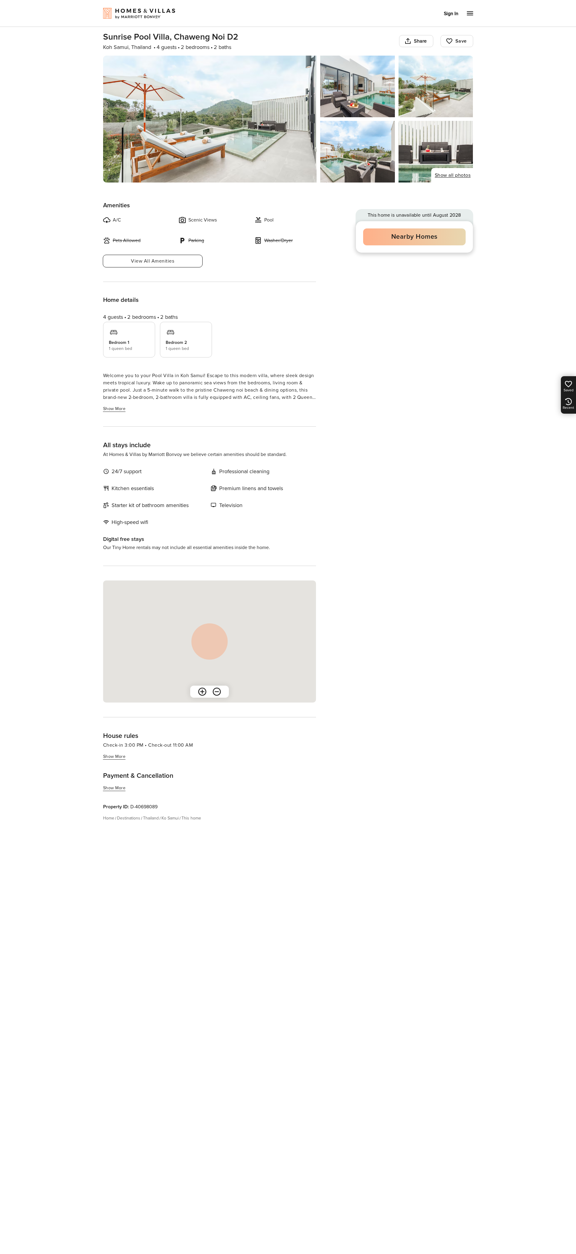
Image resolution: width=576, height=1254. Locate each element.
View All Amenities (152, 261)
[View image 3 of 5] (436, 86)
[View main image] (210, 119)
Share (420, 41)
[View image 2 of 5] (357, 86)
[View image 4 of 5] (357, 152)
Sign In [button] (451, 14)
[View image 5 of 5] (436, 152)
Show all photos (453, 175)
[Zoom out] (217, 691)
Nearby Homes (414, 237)
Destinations (128, 818)
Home (108, 818)
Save (461, 41)
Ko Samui (170, 818)
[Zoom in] (202, 691)
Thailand (151, 818)
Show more (114, 408)
